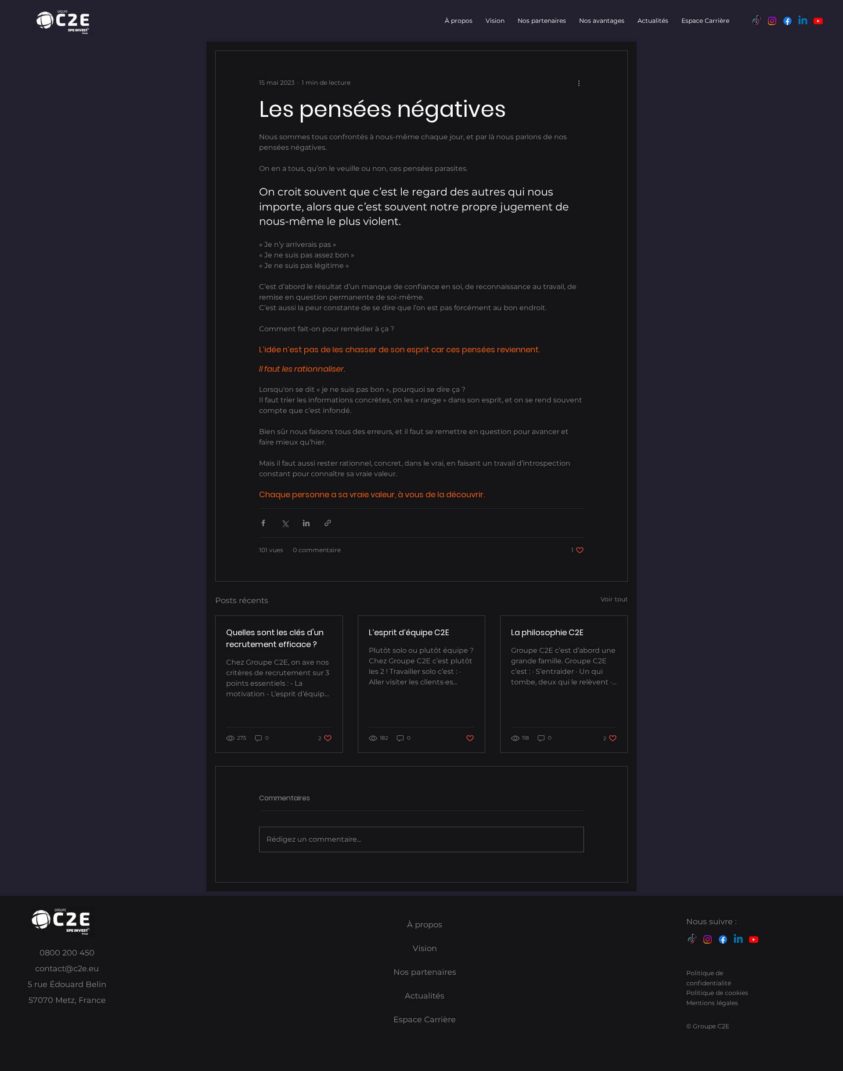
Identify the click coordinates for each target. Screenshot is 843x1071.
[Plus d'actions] (578, 82)
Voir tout (614, 599)
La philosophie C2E (547, 632)
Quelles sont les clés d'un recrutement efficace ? (275, 638)
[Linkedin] (802, 20)
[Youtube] (818, 20)
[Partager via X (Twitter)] (285, 523)
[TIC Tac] (756, 20)
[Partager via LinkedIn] (306, 523)
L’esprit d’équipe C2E (409, 632)
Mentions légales (712, 1003)
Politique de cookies (717, 993)
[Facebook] (787, 20)
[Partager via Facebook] (263, 523)
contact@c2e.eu (67, 968)
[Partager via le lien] (328, 523)
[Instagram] (772, 20)
